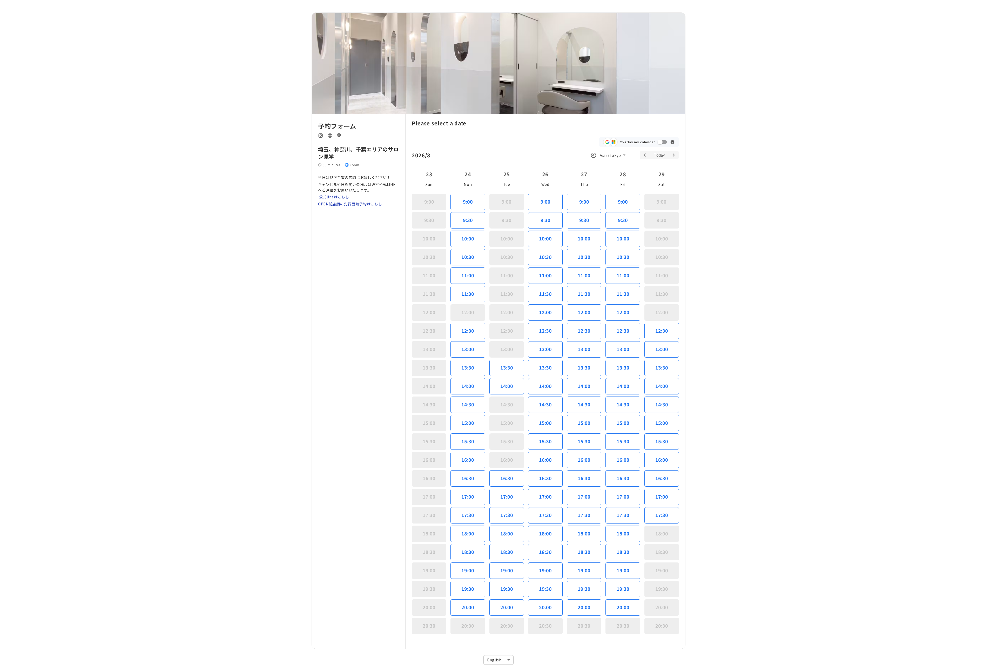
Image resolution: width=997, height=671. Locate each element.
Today (659, 155)
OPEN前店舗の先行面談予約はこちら (350, 203)
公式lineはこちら (333, 196)
